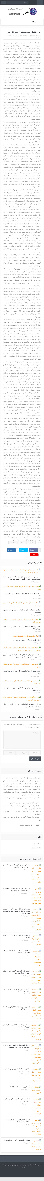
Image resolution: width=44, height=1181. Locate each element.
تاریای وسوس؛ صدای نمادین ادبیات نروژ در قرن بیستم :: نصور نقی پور (16, 889)
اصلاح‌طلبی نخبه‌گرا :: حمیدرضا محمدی (27, 640)
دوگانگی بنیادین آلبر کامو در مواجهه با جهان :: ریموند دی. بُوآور (16, 866)
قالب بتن (37, 843)
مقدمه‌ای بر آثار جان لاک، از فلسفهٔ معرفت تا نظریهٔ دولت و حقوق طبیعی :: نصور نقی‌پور (16, 911)
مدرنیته (23, 542)
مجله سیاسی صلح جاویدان (14, 35)
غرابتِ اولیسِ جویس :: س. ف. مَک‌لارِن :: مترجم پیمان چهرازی (16, 1120)
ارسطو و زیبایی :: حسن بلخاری (20, 1086)
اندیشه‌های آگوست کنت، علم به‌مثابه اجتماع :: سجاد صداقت (16, 972)
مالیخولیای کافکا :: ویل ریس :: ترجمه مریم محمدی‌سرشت (16, 1070)
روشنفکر (31, 542)
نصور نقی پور (14, 542)
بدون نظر (38, 37)
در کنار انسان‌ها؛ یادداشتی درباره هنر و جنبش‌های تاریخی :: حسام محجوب (16, 1046)
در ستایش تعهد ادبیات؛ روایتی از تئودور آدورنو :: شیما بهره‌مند (16, 1026)
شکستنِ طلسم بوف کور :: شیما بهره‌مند (17, 1140)
